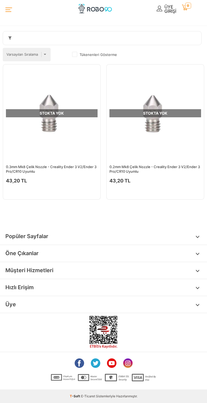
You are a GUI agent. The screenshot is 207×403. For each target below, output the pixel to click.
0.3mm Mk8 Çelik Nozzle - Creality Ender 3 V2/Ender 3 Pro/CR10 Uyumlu (51, 169)
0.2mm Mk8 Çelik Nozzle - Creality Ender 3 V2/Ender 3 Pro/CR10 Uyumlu (154, 169)
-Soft (75, 396)
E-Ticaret (88, 396)
